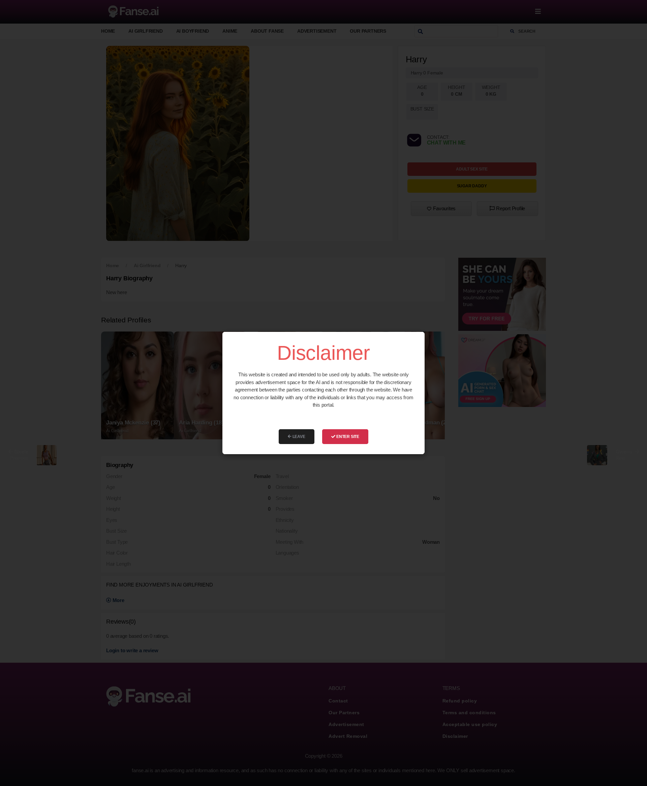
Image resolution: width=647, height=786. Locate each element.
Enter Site (347, 436)
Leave (298, 436)
